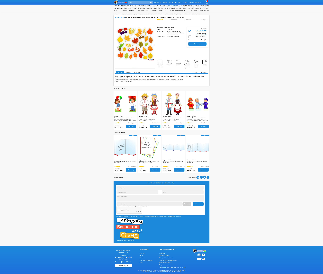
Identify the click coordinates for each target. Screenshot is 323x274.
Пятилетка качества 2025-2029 (200, 10)
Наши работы (177, 2)
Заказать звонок (189, 19)
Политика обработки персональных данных (172, 267)
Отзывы (185, 2)
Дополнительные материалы (168, 260)
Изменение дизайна (165, 262)
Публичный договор (146, 260)
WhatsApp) (125, 259)
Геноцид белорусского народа (142, 8)
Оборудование (143, 10)
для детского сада (172, 5)
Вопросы (137, 72)
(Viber (120, 259)
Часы (115, 10)
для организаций (193, 5)
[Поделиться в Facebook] (201, 177)
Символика (156, 8)
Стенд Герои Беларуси (159, 5)
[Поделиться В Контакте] (197, 177)
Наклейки (191, 8)
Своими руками (201, 34)
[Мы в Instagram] (199, 255)
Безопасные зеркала (158, 10)
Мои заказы (157, 2)
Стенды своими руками (166, 258)
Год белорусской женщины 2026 (124, 5)
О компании (144, 249)
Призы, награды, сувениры (178, 10)
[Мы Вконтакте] (203, 259)
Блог (141, 262)
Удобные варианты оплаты (196, 65)
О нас (141, 255)
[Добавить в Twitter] (204, 177)
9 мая (184, 8)
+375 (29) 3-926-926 (124, 262)
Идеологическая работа (143, 5)
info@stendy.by (145, 206)
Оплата (171, 2)
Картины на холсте (128, 10)
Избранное (198, 2)
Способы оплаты (164, 255)
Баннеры (198, 8)
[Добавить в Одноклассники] (208, 177)
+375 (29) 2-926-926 (124, 258)
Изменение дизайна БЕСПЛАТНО (160, 65)
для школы (183, 5)
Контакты (191, 2)
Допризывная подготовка (122, 8)
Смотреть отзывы (173, 19)
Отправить (198, 204)
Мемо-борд (205, 8)
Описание (119, 72)
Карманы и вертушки (168, 8)
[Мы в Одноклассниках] (203, 255)
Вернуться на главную (119, 177)
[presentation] (154, 45)
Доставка (164, 2)
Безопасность (204, 5)
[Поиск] (151, 2)
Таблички (179, 8)
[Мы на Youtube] (199, 259)
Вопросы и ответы (164, 265)
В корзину (131, 126)
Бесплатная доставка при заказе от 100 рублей (187, 66)
